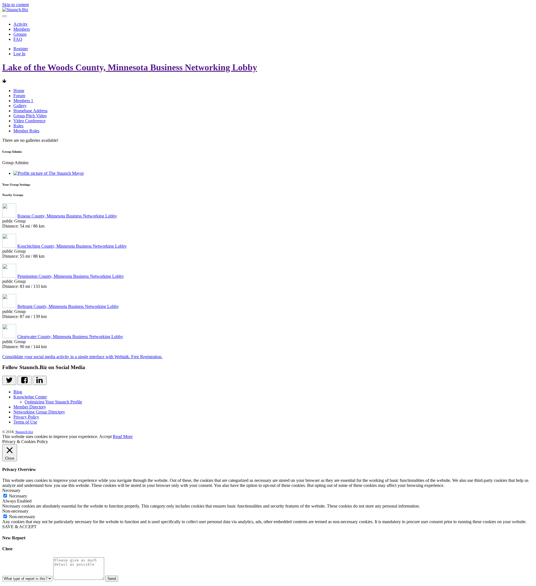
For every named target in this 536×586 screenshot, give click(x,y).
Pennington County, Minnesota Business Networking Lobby (70, 276)
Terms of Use (25, 422)
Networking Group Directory (39, 412)
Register (20, 48)
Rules (18, 125)
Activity (20, 24)
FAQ (17, 39)
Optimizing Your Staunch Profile (53, 402)
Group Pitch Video (30, 115)
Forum (19, 95)
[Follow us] (9, 380)
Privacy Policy (26, 417)
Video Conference (29, 120)
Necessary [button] (11, 490)
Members (21, 29)
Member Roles (26, 130)
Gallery (20, 105)
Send (111, 579)
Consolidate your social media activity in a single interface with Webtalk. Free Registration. (82, 356)
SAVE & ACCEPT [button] (19, 526)
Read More (123, 436)
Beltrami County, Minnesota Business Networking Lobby (68, 306)
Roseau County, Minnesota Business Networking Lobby (67, 216)
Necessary (18, 496)
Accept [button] (105, 436)
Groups (20, 34)
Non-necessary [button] (15, 511)
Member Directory (29, 407)
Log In (19, 53)
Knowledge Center (30, 396)
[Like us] (24, 380)
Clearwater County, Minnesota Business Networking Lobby (70, 336)
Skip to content (15, 4)
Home (18, 90)
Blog (17, 391)
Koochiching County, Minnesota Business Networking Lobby (72, 246)
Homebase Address (30, 110)
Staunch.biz (24, 432)
